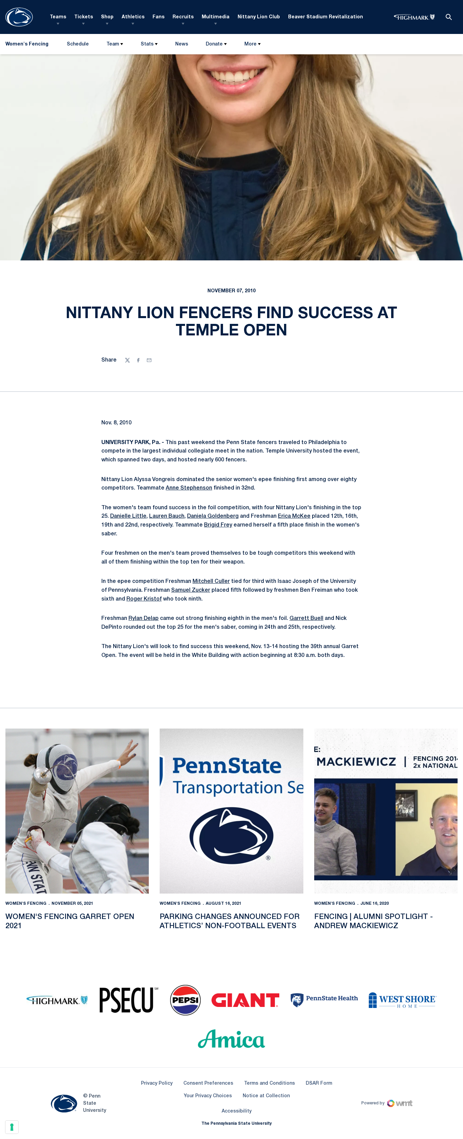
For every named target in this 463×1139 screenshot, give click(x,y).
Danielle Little (128, 516)
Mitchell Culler (211, 581)
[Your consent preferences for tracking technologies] (11, 1127)
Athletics (133, 17)
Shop (107, 17)
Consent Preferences (208, 1083)
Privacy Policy (157, 1083)
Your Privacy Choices (208, 1096)
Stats (147, 44)
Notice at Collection (266, 1096)
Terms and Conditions (269, 1083)
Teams (58, 17)
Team (112, 44)
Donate (214, 44)
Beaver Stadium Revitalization (325, 17)
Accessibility (236, 1111)
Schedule (78, 44)
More (250, 44)
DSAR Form (319, 1083)
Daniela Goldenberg (213, 516)
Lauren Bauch (166, 516)
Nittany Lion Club (259, 17)
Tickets (83, 17)
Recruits (183, 17)
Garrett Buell (306, 618)
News (181, 44)
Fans (158, 17)
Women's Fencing (25, 903)
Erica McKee (294, 516)
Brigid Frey (218, 525)
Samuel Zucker (190, 590)
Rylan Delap (143, 618)
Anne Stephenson (189, 488)
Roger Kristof (144, 599)
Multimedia (215, 17)
